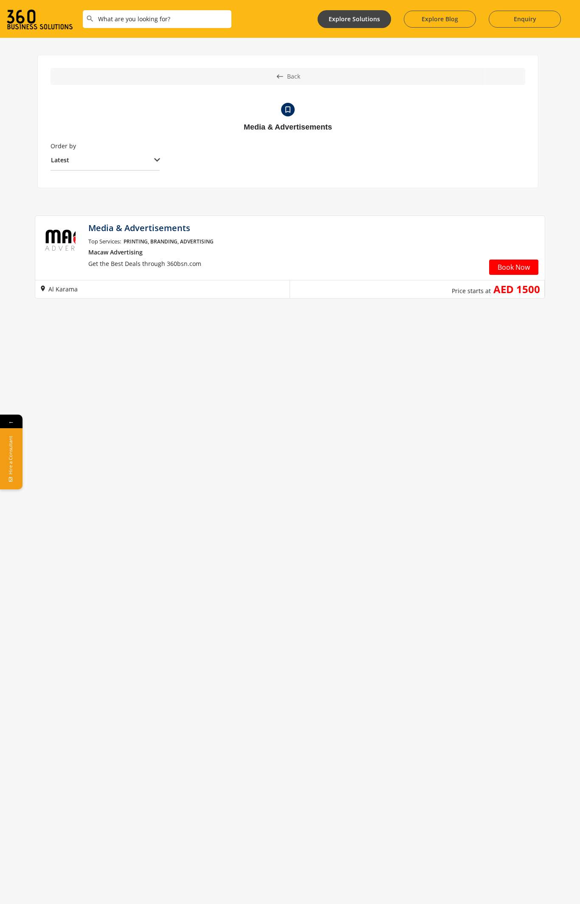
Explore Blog (440, 19)
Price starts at (471, 291)
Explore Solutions (354, 19)
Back (293, 76)
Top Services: (104, 241)
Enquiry (525, 19)
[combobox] (105, 160)
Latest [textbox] (60, 160)
